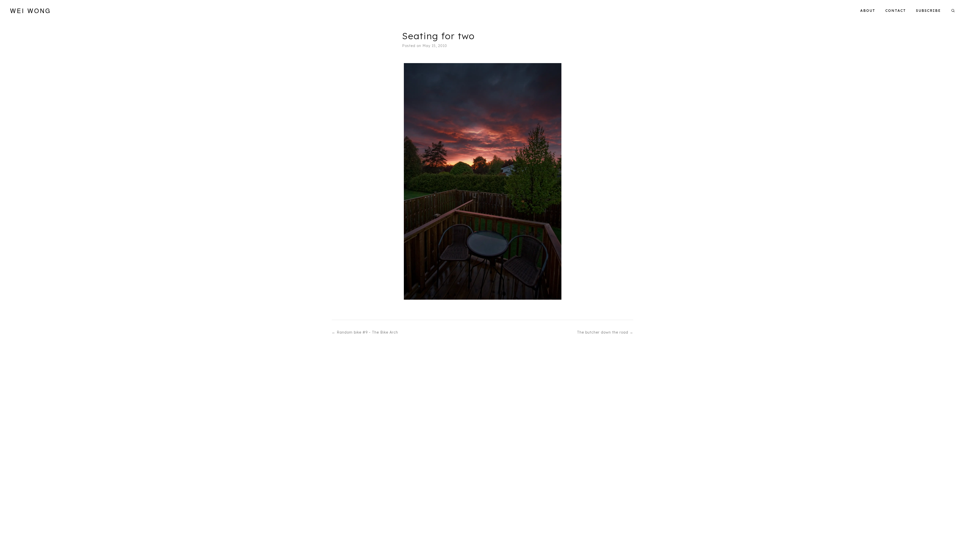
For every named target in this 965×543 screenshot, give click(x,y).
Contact (895, 10)
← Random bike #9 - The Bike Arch (365, 332)
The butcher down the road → (605, 332)
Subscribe (928, 10)
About (867, 10)
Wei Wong (30, 10)
